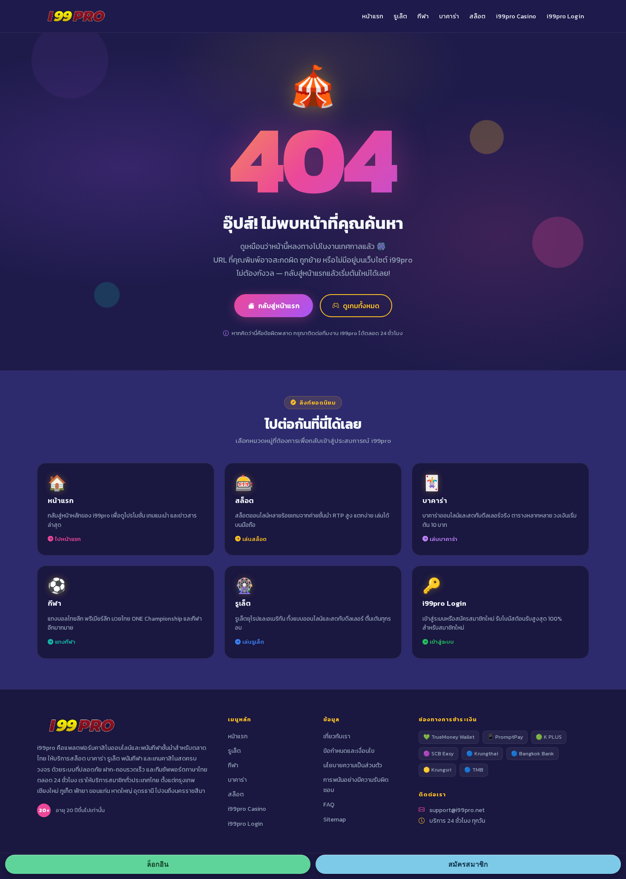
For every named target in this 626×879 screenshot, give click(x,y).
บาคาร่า (449, 16)
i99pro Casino (516, 16)
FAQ (328, 804)
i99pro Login (565, 16)
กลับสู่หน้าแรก (278, 306)
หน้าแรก (372, 16)
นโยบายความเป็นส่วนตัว (352, 765)
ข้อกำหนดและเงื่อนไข (348, 750)
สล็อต (477, 16)
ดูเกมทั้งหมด (361, 306)
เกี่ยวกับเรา (336, 736)
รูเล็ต (400, 16)
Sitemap (334, 819)
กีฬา (423, 16)
